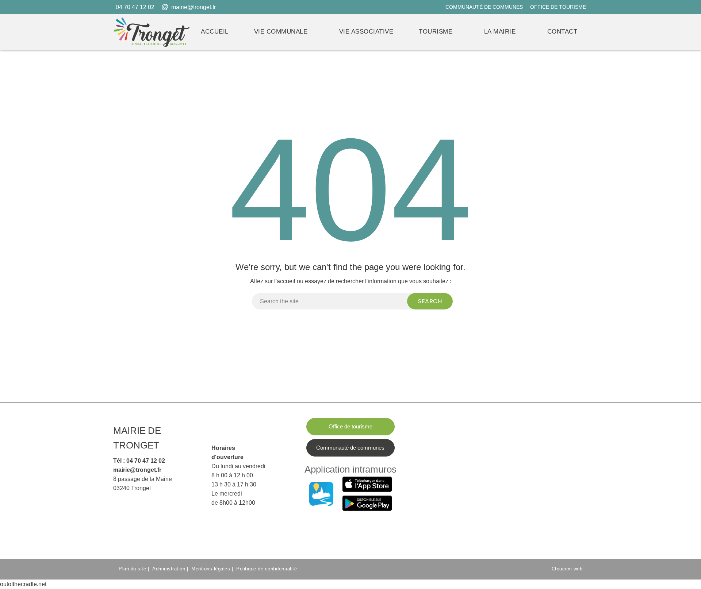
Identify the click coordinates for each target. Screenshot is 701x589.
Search (430, 301)
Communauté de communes (350, 447)
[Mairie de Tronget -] (151, 32)
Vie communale (281, 31)
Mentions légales (210, 568)
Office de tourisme (350, 426)
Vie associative (366, 31)
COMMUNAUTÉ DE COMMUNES (484, 7)
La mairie (500, 31)
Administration (168, 568)
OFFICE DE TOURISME (558, 7)
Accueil (215, 31)
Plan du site (132, 568)
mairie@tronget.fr (193, 7)
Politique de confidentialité (266, 568)
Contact (562, 31)
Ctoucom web (567, 568)
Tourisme (435, 31)
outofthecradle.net (23, 584)
